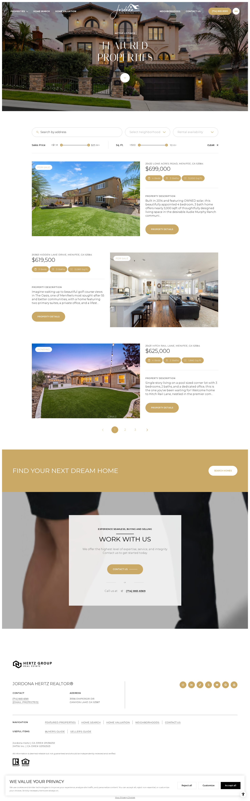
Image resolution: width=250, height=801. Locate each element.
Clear (210, 145)
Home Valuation (65, 11)
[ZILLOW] (234, 684)
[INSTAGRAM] (183, 684)
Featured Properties (60, 722)
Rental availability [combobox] (190, 132)
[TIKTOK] (200, 684)
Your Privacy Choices (125, 797)
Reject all (187, 785)
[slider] (61, 145)
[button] (125, 569)
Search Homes (223, 470)
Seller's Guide (80, 731)
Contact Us (193, 11)
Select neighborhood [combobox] (145, 132)
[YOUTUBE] (217, 684)
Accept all (230, 785)
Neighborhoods (170, 11)
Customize (208, 785)
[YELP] (208, 684)
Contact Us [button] (173, 722)
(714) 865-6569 (220, 11)
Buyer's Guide (55, 731)
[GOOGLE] (225, 684)
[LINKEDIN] (191, 684)
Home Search (41, 11)
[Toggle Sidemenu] (236, 11)
